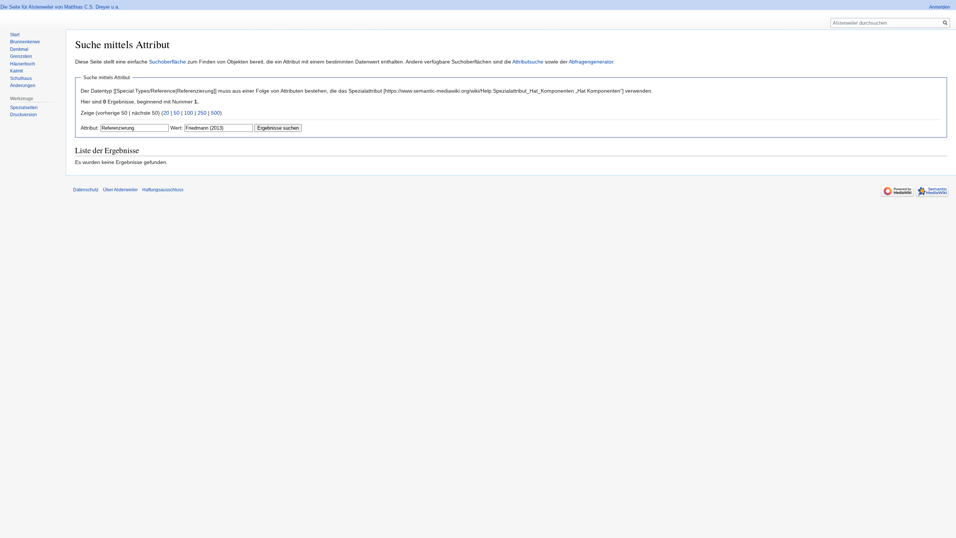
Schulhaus (21, 78)
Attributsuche (527, 62)
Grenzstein (21, 56)
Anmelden (939, 7)
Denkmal (19, 49)
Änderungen (22, 85)
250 (202, 113)
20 (166, 113)
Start (14, 34)
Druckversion (23, 114)
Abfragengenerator (591, 62)
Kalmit (16, 71)
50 (177, 113)
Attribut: (90, 128)
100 (188, 113)
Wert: (176, 128)
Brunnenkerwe (25, 41)
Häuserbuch (22, 64)
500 (215, 113)
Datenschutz (86, 189)
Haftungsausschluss (162, 189)
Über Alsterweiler (120, 189)
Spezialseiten (24, 107)
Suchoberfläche (167, 62)
